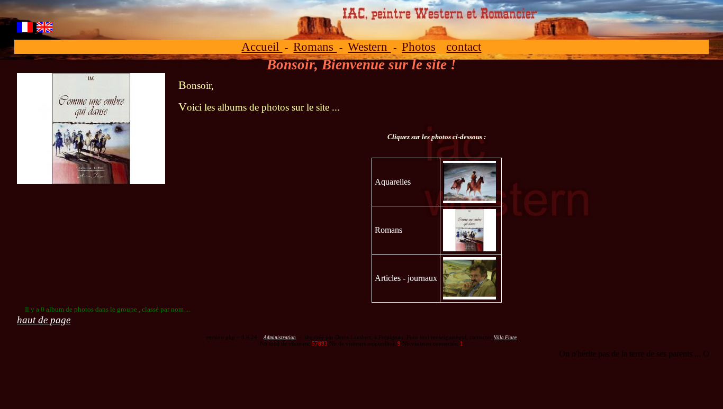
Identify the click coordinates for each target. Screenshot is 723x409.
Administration (280, 337)
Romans (315, 46)
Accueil (261, 46)
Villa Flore (505, 337)
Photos (419, 46)
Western (369, 46)
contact (463, 46)
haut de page (43, 319)
